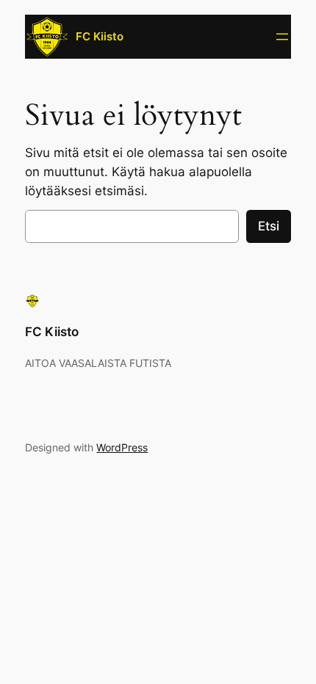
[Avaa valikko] (282, 37)
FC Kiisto (99, 36)
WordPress (122, 447)
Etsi (268, 226)
